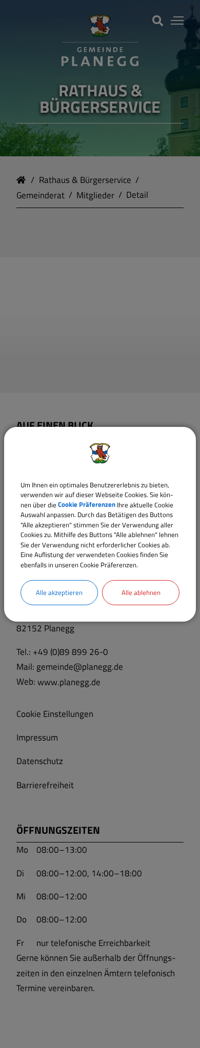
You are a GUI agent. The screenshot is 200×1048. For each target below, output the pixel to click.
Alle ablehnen (141, 592)
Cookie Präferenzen (86, 504)
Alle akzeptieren (59, 592)
